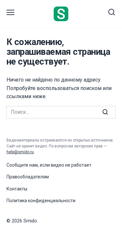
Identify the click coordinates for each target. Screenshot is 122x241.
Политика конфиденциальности (41, 200)
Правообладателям (28, 176)
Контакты (17, 188)
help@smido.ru (20, 152)
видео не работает (71, 165)
